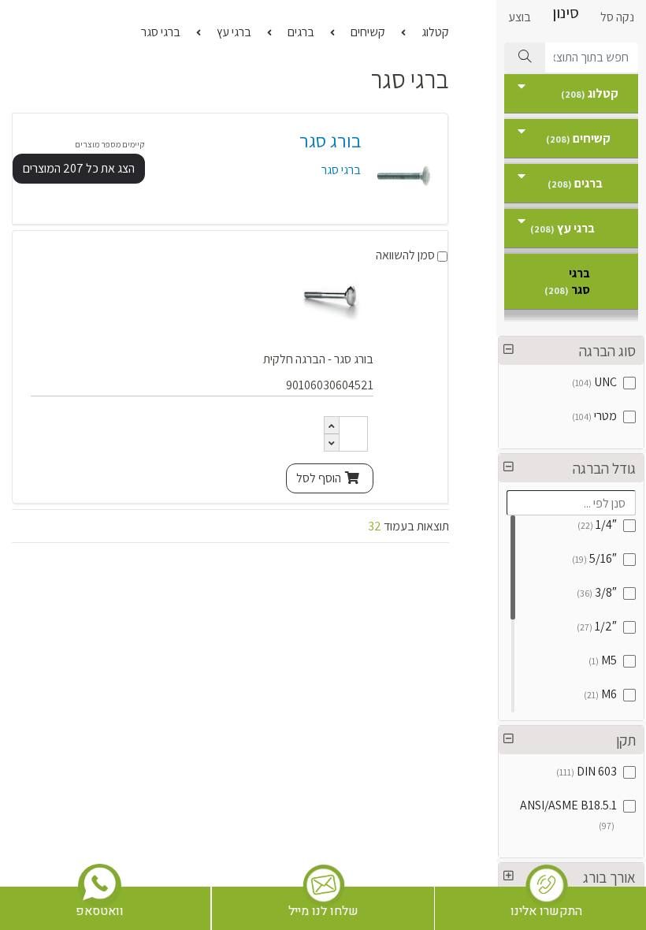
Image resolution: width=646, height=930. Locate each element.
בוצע (519, 17)
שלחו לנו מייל (323, 911)
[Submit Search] (524, 58)
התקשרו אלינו (546, 911)
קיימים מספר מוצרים (110, 144)
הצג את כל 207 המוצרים (79, 168)
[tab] (571, 351)
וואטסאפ (100, 911)
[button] (571, 350)
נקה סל (617, 17)
